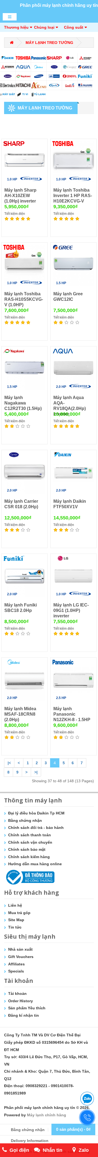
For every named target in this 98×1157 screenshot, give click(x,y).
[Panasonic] (39, 57)
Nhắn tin (52, 1150)
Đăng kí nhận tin (23, 1015)
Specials (16, 971)
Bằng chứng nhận (25, 820)
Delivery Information (29, 1140)
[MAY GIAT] (8, 94)
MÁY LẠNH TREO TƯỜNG (49, 42)
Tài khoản (17, 993)
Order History (20, 1001)
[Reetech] (8, 76)
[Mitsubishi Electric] (85, 57)
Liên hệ (15, 905)
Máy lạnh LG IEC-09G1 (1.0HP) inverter (71, 610)
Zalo (84, 1150)
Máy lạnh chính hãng (46, 1115)
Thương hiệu (16, 27)
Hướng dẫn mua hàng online (35, 864)
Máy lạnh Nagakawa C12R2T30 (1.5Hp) (23, 403)
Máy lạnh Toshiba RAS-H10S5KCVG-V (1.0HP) (23, 299)
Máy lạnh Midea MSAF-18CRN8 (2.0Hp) (20, 714)
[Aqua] (23, 67)
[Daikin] (8, 57)
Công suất (73, 27)
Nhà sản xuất (20, 949)
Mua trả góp (19, 913)
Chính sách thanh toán (29, 835)
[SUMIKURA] (54, 76)
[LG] (70, 57)
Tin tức (15, 927)
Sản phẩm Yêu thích (26, 1008)
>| (36, 772)
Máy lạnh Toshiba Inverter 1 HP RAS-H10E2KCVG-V (72, 195)
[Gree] (85, 67)
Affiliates (16, 964)
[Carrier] (54, 67)
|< (9, 763)
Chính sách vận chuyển (30, 842)
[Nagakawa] (23, 76)
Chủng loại (44, 27)
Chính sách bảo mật (26, 849)
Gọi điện (19, 1150)
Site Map (16, 920)
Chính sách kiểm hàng (29, 857)
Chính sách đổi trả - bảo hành (36, 827)
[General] (70, 76)
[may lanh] (39, 94)
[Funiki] (85, 76)
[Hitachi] (23, 85)
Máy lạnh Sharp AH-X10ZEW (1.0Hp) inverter (20, 195)
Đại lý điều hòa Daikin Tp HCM (36, 813)
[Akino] (39, 85)
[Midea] (39, 67)
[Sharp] (54, 57)
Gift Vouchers (20, 956)
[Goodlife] (70, 85)
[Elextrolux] (8, 85)
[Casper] (70, 67)
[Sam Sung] (39, 76)
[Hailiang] (85, 85)
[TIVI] (23, 94)
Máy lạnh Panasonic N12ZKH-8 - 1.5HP (71, 714)
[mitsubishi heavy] (8, 67)
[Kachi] (54, 85)
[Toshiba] (23, 57)
